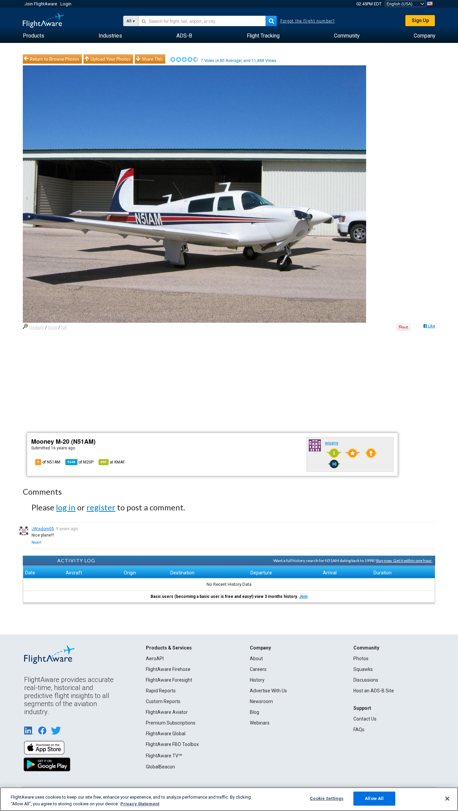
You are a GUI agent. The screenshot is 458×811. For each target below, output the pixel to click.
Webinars (260, 723)
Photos (360, 658)
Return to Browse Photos (54, 59)
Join (303, 596)
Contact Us (365, 719)
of (80, 462)
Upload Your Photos (110, 59)
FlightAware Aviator (167, 712)
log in (65, 507)
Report (36, 542)
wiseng (331, 443)
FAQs (358, 729)
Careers (258, 669)
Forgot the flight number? (307, 21)
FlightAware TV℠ (164, 755)
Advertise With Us (268, 690)
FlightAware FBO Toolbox (172, 744)
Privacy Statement (139, 803)
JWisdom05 (43, 528)
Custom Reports (163, 701)
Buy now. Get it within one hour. (404, 560)
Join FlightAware (40, 3)
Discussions (365, 680)
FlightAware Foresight (169, 680)
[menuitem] (33, 36)
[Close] (447, 798)
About (256, 658)
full (64, 327)
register (101, 507)
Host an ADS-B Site (373, 690)
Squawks (363, 669)
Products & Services (169, 647)
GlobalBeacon (160, 766)
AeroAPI (155, 658)
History (257, 680)
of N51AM (48, 462)
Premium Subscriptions (170, 723)
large (52, 327)
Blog (254, 712)
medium (36, 327)
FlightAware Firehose (168, 669)
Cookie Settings (326, 798)
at (113, 462)
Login (65, 3)
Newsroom (261, 701)
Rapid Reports (161, 690)
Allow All (374, 798)
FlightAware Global (165, 733)
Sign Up (420, 20)
